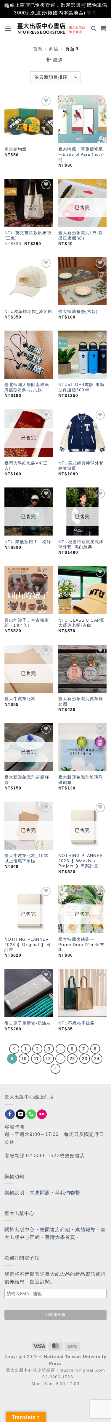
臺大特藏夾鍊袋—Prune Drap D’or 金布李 (81, 944)
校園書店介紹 (55, 1229)
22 (72, 1058)
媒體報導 (85, 1229)
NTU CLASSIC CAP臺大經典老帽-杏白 (81, 623)
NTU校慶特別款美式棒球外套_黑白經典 (81, 544)
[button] (8, 28)
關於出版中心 (19, 1229)
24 (96, 1058)
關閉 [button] (92, 12)
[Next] (56, 1069)
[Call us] (31, 1114)
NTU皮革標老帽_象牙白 (28, 311)
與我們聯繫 (68, 1192)
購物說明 (14, 1192)
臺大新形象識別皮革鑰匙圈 (80, 701)
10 (24, 1058)
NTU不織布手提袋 (76, 1023)
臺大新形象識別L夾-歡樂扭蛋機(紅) (80, 235)
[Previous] (14, 1049)
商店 (53, 48)
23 (84, 1058)
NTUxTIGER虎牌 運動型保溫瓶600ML (81, 387)
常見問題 (40, 1192)
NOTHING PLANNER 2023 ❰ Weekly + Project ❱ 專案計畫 (80, 860)
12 (48, 1058)
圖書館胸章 (15, 149)
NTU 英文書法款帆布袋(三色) (27, 235)
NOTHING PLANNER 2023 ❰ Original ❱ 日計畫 (27, 944)
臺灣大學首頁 (60, 1237)
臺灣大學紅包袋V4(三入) (26, 466)
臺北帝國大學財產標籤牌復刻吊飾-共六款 (26, 387)
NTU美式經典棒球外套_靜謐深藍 (82, 466)
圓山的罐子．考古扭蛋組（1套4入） (26, 623)
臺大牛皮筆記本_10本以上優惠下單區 (26, 858)
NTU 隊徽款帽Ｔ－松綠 (27, 542)
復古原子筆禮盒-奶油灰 (27, 1023)
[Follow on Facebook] (10, 1114)
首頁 (37, 48)
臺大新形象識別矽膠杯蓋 (26, 780)
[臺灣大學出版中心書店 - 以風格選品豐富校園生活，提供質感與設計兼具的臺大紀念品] (51, 28)
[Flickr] (42, 1114)
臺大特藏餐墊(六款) (78, 311)
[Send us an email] (20, 1114)
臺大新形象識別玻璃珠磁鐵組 (80, 780)
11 (36, 1058)
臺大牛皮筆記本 (20, 699)
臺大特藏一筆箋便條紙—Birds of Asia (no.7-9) (81, 154)
